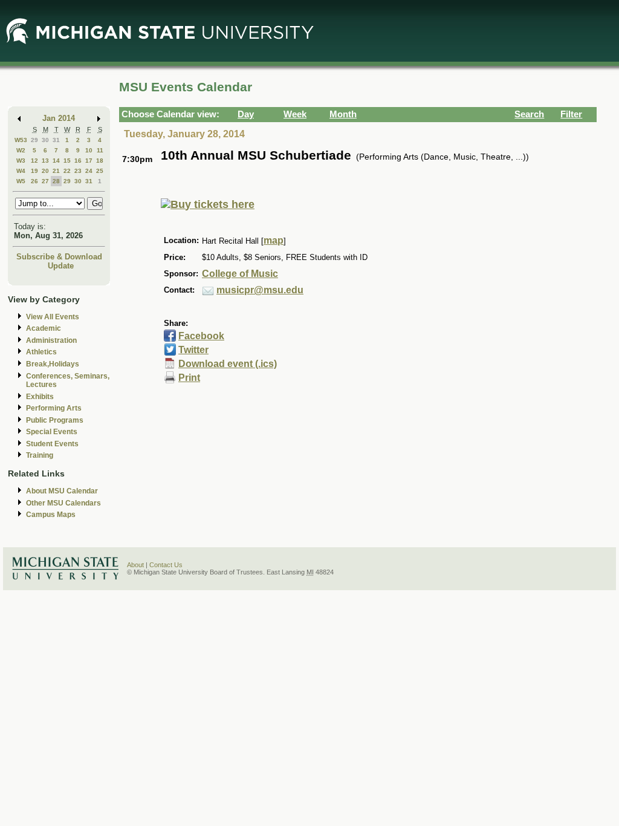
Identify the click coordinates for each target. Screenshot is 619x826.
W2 (20, 150)
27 (45, 181)
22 (67, 170)
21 (56, 170)
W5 (20, 181)
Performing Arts (54, 408)
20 (45, 170)
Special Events (51, 432)
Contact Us (166, 564)
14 (56, 160)
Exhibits (40, 396)
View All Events (52, 317)
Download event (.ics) (227, 364)
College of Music (240, 273)
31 (56, 140)
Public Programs (54, 420)
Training (39, 455)
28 (56, 181)
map (274, 240)
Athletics (41, 352)
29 (34, 140)
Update (61, 265)
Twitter (193, 350)
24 (88, 170)
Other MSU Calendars (63, 503)
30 (45, 140)
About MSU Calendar (62, 491)
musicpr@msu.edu (259, 290)
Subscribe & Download (59, 256)
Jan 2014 (58, 118)
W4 (20, 170)
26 (34, 181)
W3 (20, 160)
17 (88, 160)
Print (189, 377)
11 (100, 150)
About (135, 564)
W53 (21, 140)
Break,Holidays (52, 364)
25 (99, 170)
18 (99, 160)
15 (67, 160)
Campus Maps (51, 514)
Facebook (201, 336)
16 (78, 160)
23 (78, 170)
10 (88, 150)
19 (34, 170)
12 (34, 160)
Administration (51, 340)
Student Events (52, 444)
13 (45, 160)
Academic (43, 328)
